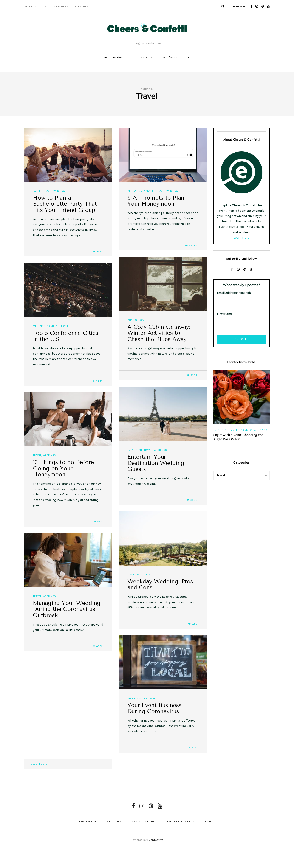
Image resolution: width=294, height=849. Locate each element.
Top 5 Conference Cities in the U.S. (65, 336)
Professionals (174, 57)
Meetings (39, 326)
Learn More (241, 237)
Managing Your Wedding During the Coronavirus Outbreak (67, 609)
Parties (37, 191)
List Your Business (55, 6)
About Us (30, 6)
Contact (211, 821)
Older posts (39, 763)
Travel (48, 191)
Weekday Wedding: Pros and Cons (160, 584)
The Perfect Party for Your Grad (237, 435)
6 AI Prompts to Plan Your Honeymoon (155, 200)
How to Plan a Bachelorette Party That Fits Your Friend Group (65, 203)
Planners (140, 57)
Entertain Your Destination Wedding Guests (155, 462)
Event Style (135, 450)
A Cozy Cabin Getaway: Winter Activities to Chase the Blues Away (158, 333)
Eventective (113, 57)
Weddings (60, 191)
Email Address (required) (234, 293)
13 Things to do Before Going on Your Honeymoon (63, 468)
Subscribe (81, 6)
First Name (224, 314)
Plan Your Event (143, 821)
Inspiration (134, 191)
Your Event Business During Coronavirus (154, 708)
